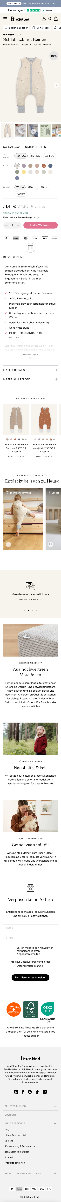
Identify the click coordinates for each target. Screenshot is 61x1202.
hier (36, 1035)
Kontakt (9, 1157)
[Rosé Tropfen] (37, 165)
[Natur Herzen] (37, 172)
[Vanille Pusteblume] (23, 172)
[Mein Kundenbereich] (44, 18)
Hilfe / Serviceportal (15, 1135)
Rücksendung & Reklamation (20, 1146)
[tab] (25, 610)
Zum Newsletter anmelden (30, 977)
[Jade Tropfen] (17, 172)
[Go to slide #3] (32, 131)
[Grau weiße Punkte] (30, 172)
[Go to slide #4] (45, 131)
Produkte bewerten (15, 1162)
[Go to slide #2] (20, 131)
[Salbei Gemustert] (43, 172)
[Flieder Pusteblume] (23, 165)
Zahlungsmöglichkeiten (17, 1151)
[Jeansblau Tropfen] (50, 165)
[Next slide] (55, 85)
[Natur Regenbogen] (50, 172)
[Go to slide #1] (7, 131)
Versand (9, 1140)
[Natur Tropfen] (17, 165)
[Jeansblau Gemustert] (17, 178)
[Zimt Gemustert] (43, 165)
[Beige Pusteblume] (30, 165)
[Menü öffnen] (5, 18)
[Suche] (50, 18)
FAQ (7, 1129)
